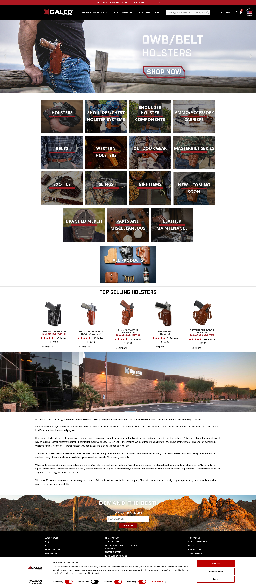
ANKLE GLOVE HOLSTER (54, 332)
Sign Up (128, 525)
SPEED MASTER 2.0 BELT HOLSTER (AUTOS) (91, 332)
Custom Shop (125, 12)
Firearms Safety (113, 552)
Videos (159, 12)
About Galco (52, 538)
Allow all (216, 563)
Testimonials (195, 553)
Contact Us (194, 538)
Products (107, 12)
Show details (157, 582)
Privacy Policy (112, 538)
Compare (48, 346)
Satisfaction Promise (116, 556)
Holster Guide (52, 549)
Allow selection (216, 571)
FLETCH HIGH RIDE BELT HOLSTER (202, 332)
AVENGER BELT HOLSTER (165, 332)
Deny (215, 579)
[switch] (95, 582)
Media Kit (193, 545)
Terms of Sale (112, 541)
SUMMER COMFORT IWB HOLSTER (128, 332)
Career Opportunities (199, 541)
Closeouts (144, 12)
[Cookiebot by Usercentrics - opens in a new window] (35, 582)
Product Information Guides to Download (122, 546)
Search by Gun (88, 12)
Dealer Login (226, 12)
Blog (47, 545)
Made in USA (51, 553)
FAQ (47, 541)
